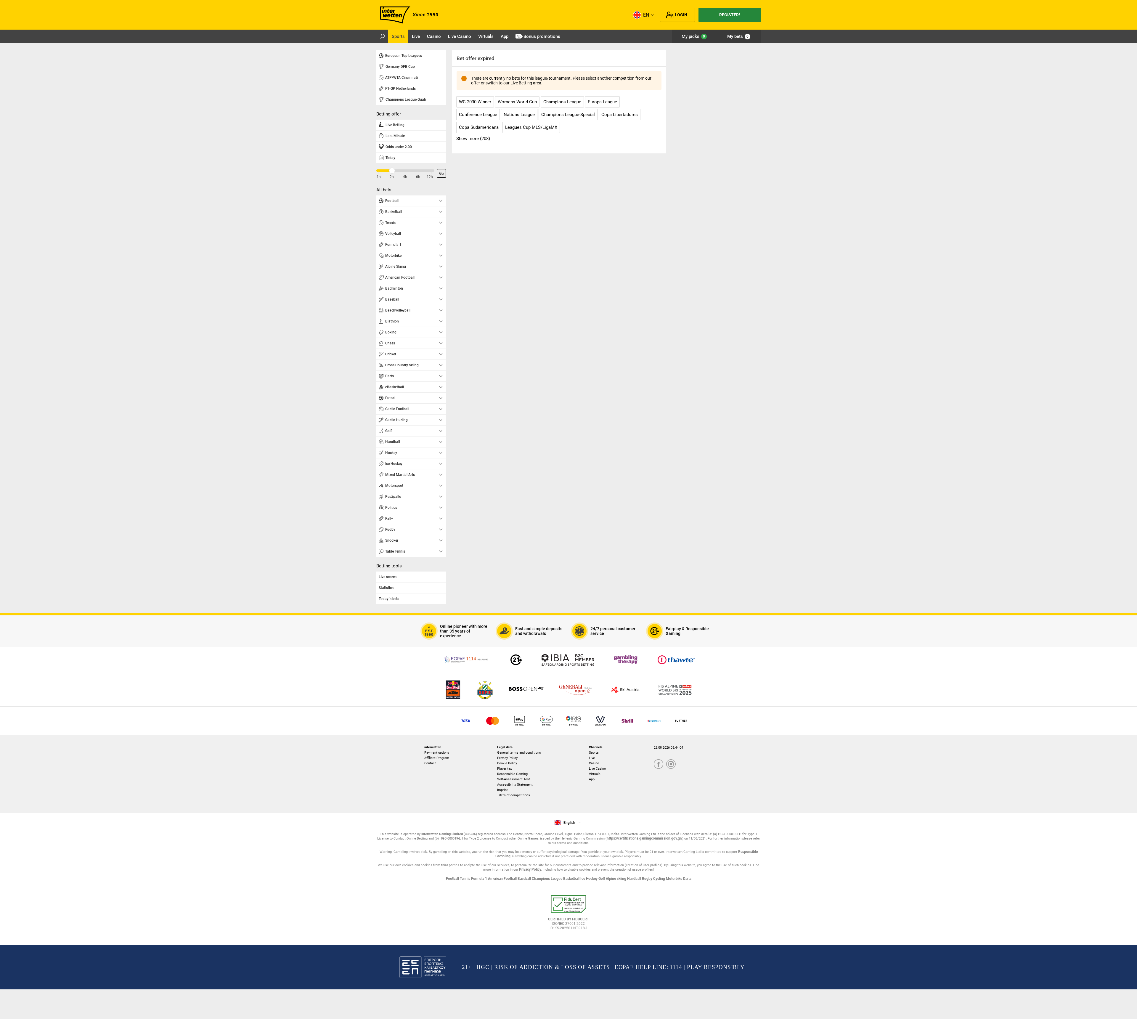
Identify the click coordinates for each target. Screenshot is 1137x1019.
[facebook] (658, 764)
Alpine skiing (616, 879)
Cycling (659, 879)
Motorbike (674, 879)
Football (453, 879)
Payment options (436, 753)
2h (392, 177)
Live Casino (597, 769)
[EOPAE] (466, 660)
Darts (687, 879)
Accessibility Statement (515, 785)
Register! (729, 14)
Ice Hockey (589, 879)
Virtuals (594, 774)
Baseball (525, 879)
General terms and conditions (519, 753)
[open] (568, 915)
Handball (634, 879)
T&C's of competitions (513, 795)
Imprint (502, 790)
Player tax (504, 769)
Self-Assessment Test (513, 779)
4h (405, 177)
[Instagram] (671, 764)
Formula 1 (479, 879)
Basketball (571, 879)
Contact (430, 763)
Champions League (547, 879)
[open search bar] (382, 36)
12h (430, 177)
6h (418, 177)
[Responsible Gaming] (516, 660)
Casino (594, 763)
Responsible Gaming (512, 774)
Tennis (465, 879)
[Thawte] (676, 660)
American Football (503, 879)
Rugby (647, 879)
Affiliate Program (436, 758)
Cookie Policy (507, 763)
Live (592, 758)
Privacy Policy (507, 758)
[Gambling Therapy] (625, 660)
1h (379, 177)
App (592, 779)
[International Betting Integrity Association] (568, 660)
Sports (594, 753)
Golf (602, 879)
